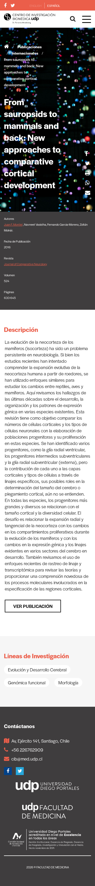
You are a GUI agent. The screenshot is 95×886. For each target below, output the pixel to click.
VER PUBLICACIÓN (33, 606)
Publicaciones (29, 46)
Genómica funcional (26, 682)
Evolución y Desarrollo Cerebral (37, 669)
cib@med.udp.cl (26, 759)
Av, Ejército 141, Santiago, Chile (40, 741)
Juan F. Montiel (13, 224)
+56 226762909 (27, 750)
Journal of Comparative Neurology (25, 264)
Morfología (68, 682)
